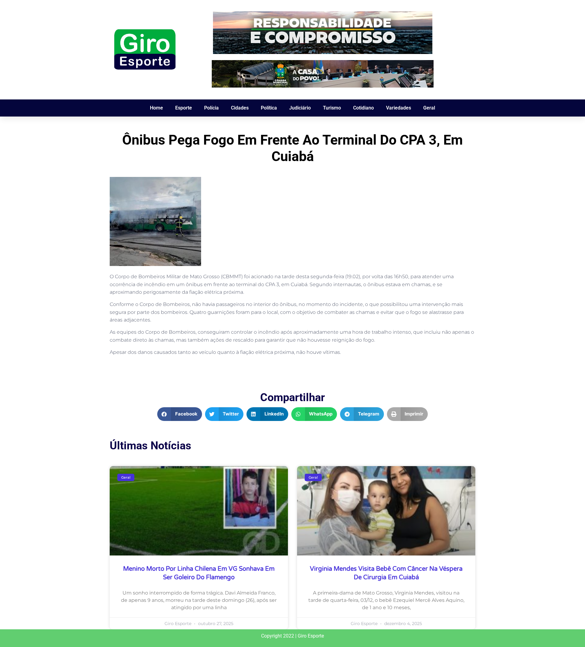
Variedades (398, 108)
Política (269, 108)
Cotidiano (363, 108)
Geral (429, 108)
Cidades (240, 108)
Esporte (183, 108)
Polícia (211, 108)
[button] (179, 414)
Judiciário (300, 108)
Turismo (332, 108)
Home (156, 108)
